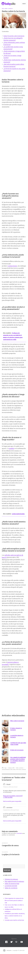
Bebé (17, 767)
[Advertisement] (14, 124)
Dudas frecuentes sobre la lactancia (14, 36)
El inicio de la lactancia (16, 750)
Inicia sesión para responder (12, 801)
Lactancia (21, 767)
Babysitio (9, 950)
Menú (24, 3)
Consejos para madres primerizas (14, 920)
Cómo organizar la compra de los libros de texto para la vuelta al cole (14, 900)
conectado (19, 833)
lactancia (24, 769)
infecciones (18, 769)
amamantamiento (6, 769)
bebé (11, 769)
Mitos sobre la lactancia (17, 721)
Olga (5, 767)
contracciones (12, 266)
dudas (14, 769)
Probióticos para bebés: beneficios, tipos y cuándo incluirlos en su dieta (15, 916)
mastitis (11, 448)
